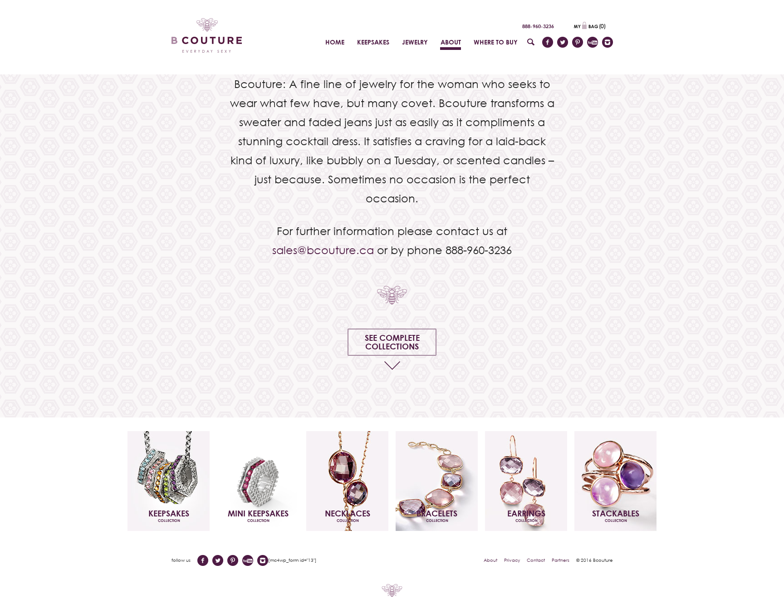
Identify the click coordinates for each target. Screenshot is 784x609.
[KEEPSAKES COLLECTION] (168, 480)
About (490, 560)
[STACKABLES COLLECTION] (615, 480)
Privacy (512, 560)
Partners (560, 560)
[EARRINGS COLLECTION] (526, 480)
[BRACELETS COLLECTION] (437, 480)
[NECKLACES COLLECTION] (347, 480)
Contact (536, 560)
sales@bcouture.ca (323, 250)
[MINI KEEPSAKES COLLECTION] (258, 480)
